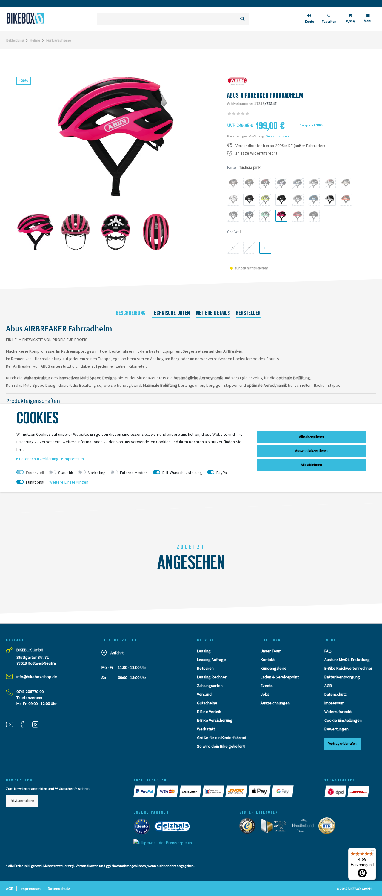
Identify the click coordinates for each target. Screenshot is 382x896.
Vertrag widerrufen (342, 743)
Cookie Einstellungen (343, 720)
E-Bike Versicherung (214, 720)
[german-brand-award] (275, 827)
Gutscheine (207, 703)
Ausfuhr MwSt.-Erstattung (347, 659)
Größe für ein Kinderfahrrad (221, 737)
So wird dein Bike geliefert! (221, 746)
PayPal (222, 472)
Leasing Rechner (212, 677)
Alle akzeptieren (311, 436)
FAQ (328, 651)
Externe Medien (134, 472)
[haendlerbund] (305, 827)
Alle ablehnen (311, 464)
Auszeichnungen (275, 703)
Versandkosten (277, 136)
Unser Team (271, 651)
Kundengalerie (273, 668)
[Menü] (372, 851)
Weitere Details (213, 312)
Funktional (35, 482)
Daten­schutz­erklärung (39, 458)
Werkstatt (206, 729)
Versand (204, 694)
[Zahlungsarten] (144, 791)
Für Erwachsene (58, 40)
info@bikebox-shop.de (36, 676)
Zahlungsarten (210, 685)
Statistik (65, 472)
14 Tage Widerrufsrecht (256, 153)
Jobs (265, 694)
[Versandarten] (335, 791)
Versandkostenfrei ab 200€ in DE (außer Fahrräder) (280, 145)
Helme (35, 40)
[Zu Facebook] (25, 725)
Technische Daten (171, 312)
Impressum (334, 703)
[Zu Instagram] (38, 725)
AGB (328, 685)
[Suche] (242, 19)
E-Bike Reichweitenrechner (348, 668)
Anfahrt (117, 652)
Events (267, 685)
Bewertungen (336, 729)
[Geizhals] (174, 828)
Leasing (204, 651)
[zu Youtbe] (12, 725)
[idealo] (143, 828)
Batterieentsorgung (342, 677)
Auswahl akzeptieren (311, 450)
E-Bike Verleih (209, 711)
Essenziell (35, 472)
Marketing (97, 472)
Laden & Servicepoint (280, 677)
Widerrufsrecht (338, 711)
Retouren (205, 668)
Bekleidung (15, 40)
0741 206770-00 (30, 691)
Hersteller (248, 312)
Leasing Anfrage (211, 659)
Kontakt (268, 659)
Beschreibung (131, 312)
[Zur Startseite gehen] (25, 18)
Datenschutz (335, 694)
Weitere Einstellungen (68, 482)
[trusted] (249, 827)
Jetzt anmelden (22, 800)
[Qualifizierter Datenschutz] (328, 827)
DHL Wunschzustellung (182, 472)
